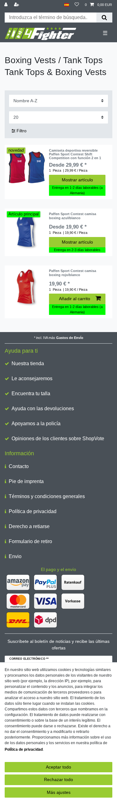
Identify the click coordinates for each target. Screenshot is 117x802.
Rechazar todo (58, 779)
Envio (15, 556)
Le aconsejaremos (32, 378)
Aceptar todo (58, 766)
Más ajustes (59, 792)
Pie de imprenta (26, 481)
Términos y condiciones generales (47, 496)
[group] (27, 167)
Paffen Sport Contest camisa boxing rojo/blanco (72, 272)
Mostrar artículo (77, 179)
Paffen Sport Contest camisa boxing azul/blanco (72, 215)
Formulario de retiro (30, 541)
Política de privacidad (32, 511)
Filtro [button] (22, 130)
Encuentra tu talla (31, 393)
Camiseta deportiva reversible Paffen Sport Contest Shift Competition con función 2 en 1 (75, 154)
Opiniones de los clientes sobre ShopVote (58, 438)
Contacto (19, 466)
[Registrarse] (17, 5)
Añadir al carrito (74, 298)
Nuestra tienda (28, 363)
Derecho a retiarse (29, 526)
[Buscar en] (104, 18)
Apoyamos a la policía (36, 423)
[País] (66, 5)
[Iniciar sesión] (6, 5)
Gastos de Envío (69, 338)
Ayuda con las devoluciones (43, 408)
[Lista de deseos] (76, 5)
